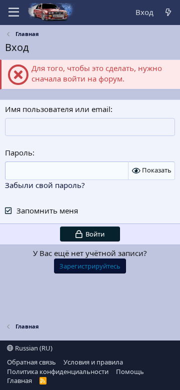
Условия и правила (93, 362)
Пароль (18, 153)
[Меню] (14, 12)
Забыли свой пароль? (45, 185)
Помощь (130, 371)
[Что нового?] (168, 12)
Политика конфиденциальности (57, 371)
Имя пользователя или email (57, 109)
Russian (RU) (33, 348)
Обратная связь (31, 362)
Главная (19, 380)
